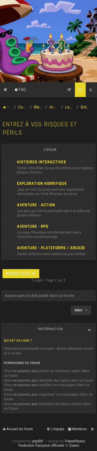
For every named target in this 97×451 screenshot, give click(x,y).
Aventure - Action (36, 205)
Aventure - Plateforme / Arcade (51, 248)
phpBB (37, 441)
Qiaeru (74, 445)
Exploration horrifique (42, 183)
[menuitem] (20, 89)
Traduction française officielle (41, 445)
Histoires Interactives (41, 162)
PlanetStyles (75, 441)
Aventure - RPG (32, 226)
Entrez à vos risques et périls (39, 128)
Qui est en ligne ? (18, 340)
